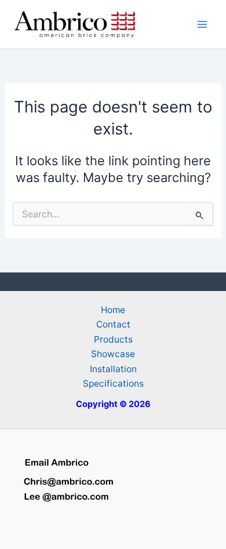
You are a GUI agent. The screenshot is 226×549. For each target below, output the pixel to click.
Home (113, 309)
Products (113, 339)
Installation (113, 369)
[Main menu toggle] (202, 24)
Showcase (113, 353)
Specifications (113, 383)
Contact (113, 324)
